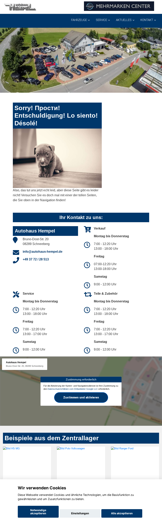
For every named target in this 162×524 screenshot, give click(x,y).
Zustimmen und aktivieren (81, 397)
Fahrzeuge (79, 20)
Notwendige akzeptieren (38, 512)
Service (101, 20)
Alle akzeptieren (122, 513)
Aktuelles (124, 20)
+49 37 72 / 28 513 (36, 259)
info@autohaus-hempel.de (42, 251)
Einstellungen (80, 513)
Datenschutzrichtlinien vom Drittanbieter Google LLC (73, 389)
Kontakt (146, 20)
